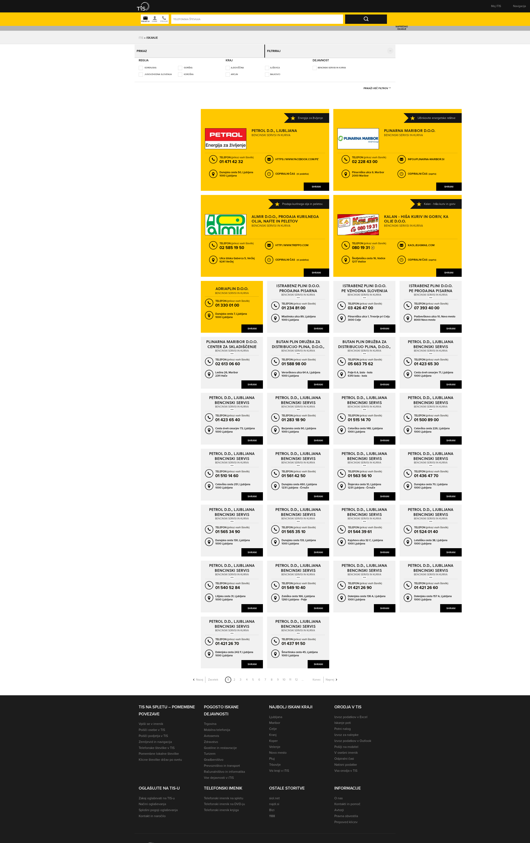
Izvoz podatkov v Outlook (352, 737)
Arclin (234, 71)
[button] (146, 6)
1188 (272, 813)
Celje (273, 725)
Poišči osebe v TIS (152, 726)
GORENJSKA (150, 64)
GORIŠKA (188, 64)
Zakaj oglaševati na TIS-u (157, 795)
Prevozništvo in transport (222, 762)
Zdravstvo (211, 739)
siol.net (274, 795)
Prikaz (143, 50)
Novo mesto (278, 749)
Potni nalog (342, 725)
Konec (317, 677)
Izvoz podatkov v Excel (350, 714)
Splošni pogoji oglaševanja (158, 807)
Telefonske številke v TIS (157, 745)
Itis (141, 38)
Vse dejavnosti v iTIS (219, 774)
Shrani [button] (316, 184)
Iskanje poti (342, 719)
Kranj (273, 731)
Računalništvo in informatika (224, 768)
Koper (273, 737)
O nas (338, 795)
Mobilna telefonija (217, 726)
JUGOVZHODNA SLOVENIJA (158, 71)
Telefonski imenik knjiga (221, 807)
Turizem (210, 750)
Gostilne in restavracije (220, 745)
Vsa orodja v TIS (345, 767)
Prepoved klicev (346, 819)
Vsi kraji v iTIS (279, 767)
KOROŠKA (188, 71)
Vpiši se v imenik (151, 720)
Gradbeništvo (213, 756)
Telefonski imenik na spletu (223, 795)
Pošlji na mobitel (346, 743)
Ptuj (272, 755)
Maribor (274, 719)
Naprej (330, 677)
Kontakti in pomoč (347, 801)
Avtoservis (211, 733)
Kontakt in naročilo (152, 813)
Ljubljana (275, 714)
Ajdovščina (237, 64)
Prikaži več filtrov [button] (376, 85)
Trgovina (210, 720)
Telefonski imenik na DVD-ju (224, 801)
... (303, 677)
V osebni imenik (346, 749)
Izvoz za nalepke (346, 731)
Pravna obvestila (346, 813)
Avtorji (339, 807)
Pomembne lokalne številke (159, 750)
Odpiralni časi (344, 755)
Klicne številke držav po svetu (160, 756)
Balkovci (275, 71)
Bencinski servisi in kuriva (332, 64)
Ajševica (275, 64)
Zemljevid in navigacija (155, 739)
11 (290, 677)
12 (296, 677)
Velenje (274, 743)
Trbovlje (275, 761)
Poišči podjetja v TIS (153, 733)
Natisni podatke (345, 761)
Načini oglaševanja (152, 801)
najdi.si (274, 801)
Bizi (272, 807)
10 (284, 677)
